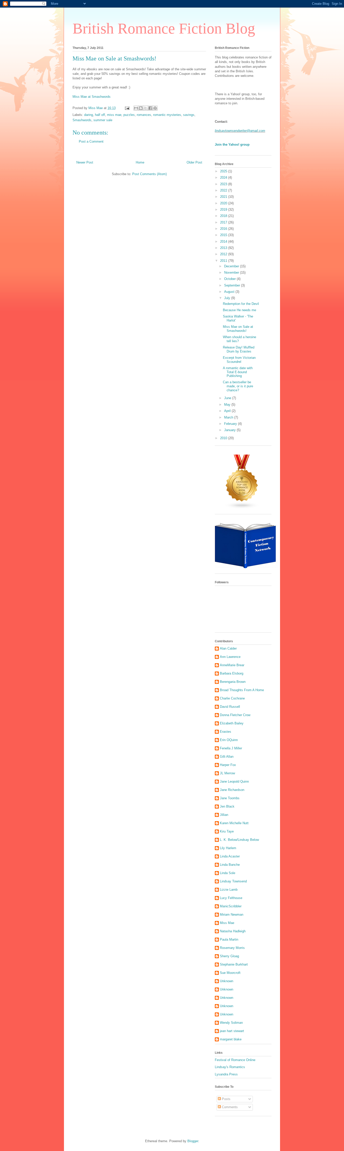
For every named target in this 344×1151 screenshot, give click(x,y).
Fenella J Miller (231, 748)
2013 (224, 248)
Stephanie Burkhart (234, 964)
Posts (225, 1099)
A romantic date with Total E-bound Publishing (238, 372)
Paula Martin (229, 939)
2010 (224, 438)
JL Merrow (227, 773)
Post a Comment (91, 141)
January (230, 430)
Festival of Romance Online (235, 1060)
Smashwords (82, 120)
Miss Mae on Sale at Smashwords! (238, 329)
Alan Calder (228, 648)
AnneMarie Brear (232, 665)
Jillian (224, 815)
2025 (224, 171)
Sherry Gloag (229, 956)
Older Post (194, 162)
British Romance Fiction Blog (164, 28)
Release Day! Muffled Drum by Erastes (238, 349)
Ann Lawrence (230, 657)
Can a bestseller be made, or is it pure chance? (238, 386)
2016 (224, 229)
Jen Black (227, 806)
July (227, 298)
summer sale (102, 120)
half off (100, 115)
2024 (224, 177)
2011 (224, 261)
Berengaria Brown (233, 682)
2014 (224, 241)
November (232, 272)
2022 (224, 190)
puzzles (129, 115)
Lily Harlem (228, 848)
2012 (224, 254)
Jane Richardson (232, 790)
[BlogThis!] (140, 108)
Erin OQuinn (229, 740)
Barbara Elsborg (231, 673)
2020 (224, 203)
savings (188, 115)
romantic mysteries (167, 115)
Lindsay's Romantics (230, 1067)
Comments (229, 1107)
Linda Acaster (230, 856)
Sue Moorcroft (230, 973)
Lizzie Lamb (228, 889)
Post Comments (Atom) (149, 174)
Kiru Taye (227, 831)
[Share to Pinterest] (155, 108)
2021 (224, 197)
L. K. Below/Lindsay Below (239, 840)
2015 (224, 235)
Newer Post (84, 162)
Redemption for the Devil (241, 304)
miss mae (114, 115)
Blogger (192, 1141)
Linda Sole (227, 873)
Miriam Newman (231, 914)
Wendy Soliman (231, 1023)
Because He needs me (239, 310)
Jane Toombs (229, 798)
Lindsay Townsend (233, 881)
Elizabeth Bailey (232, 723)
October (230, 279)
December (232, 266)
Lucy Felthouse (231, 898)
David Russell (230, 707)
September (232, 285)
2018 (224, 216)
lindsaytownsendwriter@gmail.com (240, 131)
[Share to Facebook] (150, 108)
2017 (224, 222)
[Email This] (136, 108)
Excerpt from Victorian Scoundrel (239, 360)
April (228, 411)
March (229, 417)
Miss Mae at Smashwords (92, 97)
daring (88, 115)
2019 (224, 209)
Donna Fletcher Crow (235, 715)
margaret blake (231, 1039)
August (229, 292)
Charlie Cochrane (232, 698)
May (227, 404)
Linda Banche (230, 865)
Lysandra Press (226, 1074)
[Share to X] (145, 108)
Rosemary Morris (232, 948)
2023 (224, 184)
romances (144, 115)
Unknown (226, 981)
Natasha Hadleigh (233, 931)
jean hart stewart (232, 1031)
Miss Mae (227, 923)
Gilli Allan (226, 756)
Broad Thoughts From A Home (242, 690)
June (228, 398)
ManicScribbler (231, 906)
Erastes (225, 731)
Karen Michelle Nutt (234, 823)
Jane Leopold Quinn (234, 781)
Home (140, 162)
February (231, 424)
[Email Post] (126, 108)
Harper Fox (228, 765)
